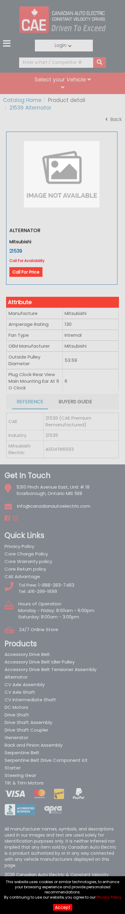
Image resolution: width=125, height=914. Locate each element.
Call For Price (25, 272)
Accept (62, 907)
